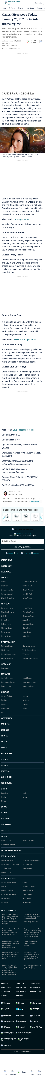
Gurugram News (28, 627)
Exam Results (6, 697)
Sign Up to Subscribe (22, 556)
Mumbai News (6, 639)
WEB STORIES (6, 729)
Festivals (25, 711)
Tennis (24, 808)
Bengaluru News (7, 619)
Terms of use (35, 995)
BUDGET (4, 759)
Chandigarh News (7, 623)
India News (30, 8)
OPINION (4, 777)
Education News (28, 697)
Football (25, 804)
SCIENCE (4, 771)
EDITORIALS (5, 782)
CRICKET (4, 589)
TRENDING (5, 735)
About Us (4, 995)
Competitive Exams (8, 693)
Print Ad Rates (21, 1003)
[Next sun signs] (41, 517)
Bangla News (27, 906)
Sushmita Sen (27, 876)
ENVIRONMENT (7, 765)
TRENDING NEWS (8, 867)
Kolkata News (6, 635)
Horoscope (5, 679)
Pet (2, 724)
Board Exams (27, 689)
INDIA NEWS (6, 583)
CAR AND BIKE (6, 788)
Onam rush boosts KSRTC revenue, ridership (30, 955)
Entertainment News (8, 906)
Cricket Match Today (29, 593)
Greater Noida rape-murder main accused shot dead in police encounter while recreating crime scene (32, 929)
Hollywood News (28, 657)
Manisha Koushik (10, 46)
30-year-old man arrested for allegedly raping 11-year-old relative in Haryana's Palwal (31, 967)
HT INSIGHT (5, 824)
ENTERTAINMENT (8, 653)
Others (3, 812)
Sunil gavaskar (27, 880)
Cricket (20, 8)
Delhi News (5, 627)
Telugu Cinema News (8, 665)
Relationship (5, 720)
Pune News (26, 643)
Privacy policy (6, 999)
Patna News (5, 643)
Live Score (4, 597)
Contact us (20, 995)
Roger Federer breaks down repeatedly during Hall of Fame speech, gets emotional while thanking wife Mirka (32, 944)
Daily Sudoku (6, 852)
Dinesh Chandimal (7, 609)
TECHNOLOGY (6, 794)
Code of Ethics (35, 1003)
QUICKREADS (6, 836)
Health (3, 715)
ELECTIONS (5, 830)
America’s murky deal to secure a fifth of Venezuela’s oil (32, 978)
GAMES (4, 848)
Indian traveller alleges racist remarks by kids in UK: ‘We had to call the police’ (11, 966)
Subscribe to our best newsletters (22, 545)
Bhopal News (27, 619)
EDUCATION (5, 685)
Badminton (5, 804)
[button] (2, 3)
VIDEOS (4, 753)
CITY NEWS (5, 615)
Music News (5, 661)
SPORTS (4, 800)
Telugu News (5, 910)
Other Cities (26, 647)
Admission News (7, 689)
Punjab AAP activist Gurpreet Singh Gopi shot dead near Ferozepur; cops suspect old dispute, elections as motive (9, 981)
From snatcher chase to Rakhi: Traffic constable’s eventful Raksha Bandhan (11, 943)
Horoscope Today (21, 219)
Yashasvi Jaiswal (6, 605)
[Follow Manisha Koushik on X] (19, 46)
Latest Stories (8, 922)
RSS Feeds (19, 1007)
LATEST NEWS (6, 571)
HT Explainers (27, 914)
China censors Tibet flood (10, 876)
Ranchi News (5, 647)
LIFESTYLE (5, 703)
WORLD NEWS (6, 577)
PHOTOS (4, 747)
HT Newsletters (35, 999)
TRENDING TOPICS (8, 890)
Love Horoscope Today (23, 430)
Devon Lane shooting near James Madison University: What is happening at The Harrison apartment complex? (10, 930)
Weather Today (21, 999)
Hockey (4, 808)
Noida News (26, 639)
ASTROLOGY (6, 675)
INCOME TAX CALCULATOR (11, 862)
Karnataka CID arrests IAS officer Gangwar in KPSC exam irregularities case (10, 955)
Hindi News (26, 910)
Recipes (25, 715)
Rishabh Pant (27, 605)
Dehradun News (28, 623)
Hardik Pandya (27, 601)
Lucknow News (27, 635)
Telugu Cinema (27, 902)
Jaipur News (26, 631)
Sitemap (4, 1007)
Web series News (7, 670)
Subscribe (38, 3)
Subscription (5, 1003)
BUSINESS (5, 741)
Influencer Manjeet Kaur (31, 872)
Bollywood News (7, 657)
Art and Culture (6, 707)
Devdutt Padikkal (7, 601)
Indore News (5, 631)
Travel (24, 720)
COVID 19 (5, 842)
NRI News (4, 914)
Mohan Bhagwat (7, 872)
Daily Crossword (28, 852)
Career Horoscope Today (24, 339)
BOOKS (4, 818)
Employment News (29, 693)
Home (4, 8)
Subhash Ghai (6, 880)
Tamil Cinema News (29, 661)
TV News (25, 665)
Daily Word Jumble (8, 856)
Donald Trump (6, 884)
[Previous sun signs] (3, 517)
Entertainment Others (30, 670)
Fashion (4, 711)
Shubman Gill (27, 597)
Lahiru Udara (27, 609)
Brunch (25, 707)
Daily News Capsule (9, 550)
